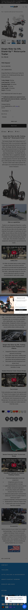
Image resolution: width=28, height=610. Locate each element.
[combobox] (16, 305)
